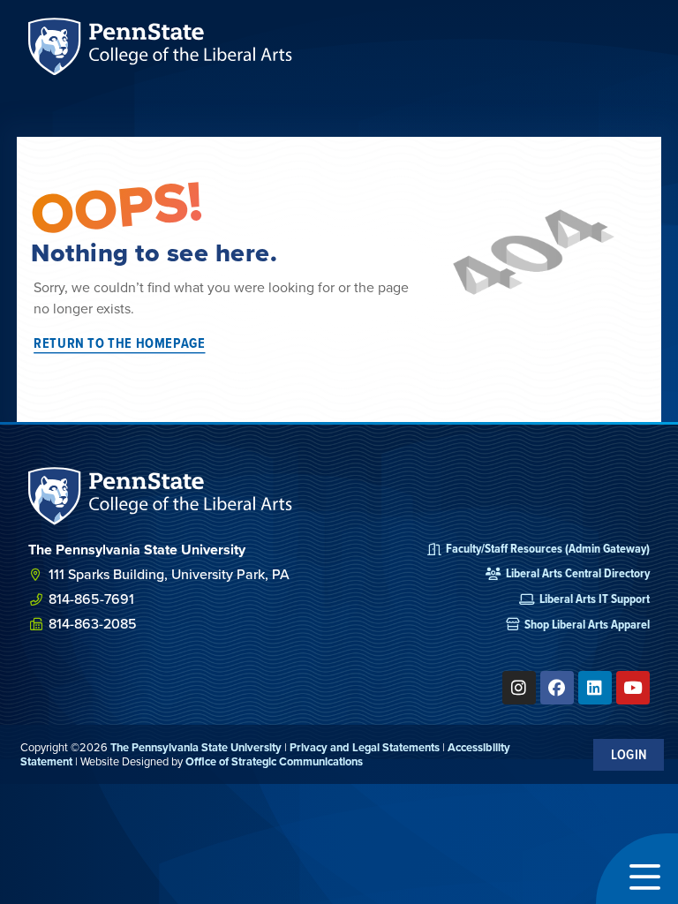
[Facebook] (557, 687)
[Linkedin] (595, 687)
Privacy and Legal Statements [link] (365, 747)
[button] (637, 868)
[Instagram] (519, 687)
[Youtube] (633, 687)
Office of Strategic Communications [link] (274, 761)
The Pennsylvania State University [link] (196, 747)
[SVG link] (160, 495)
